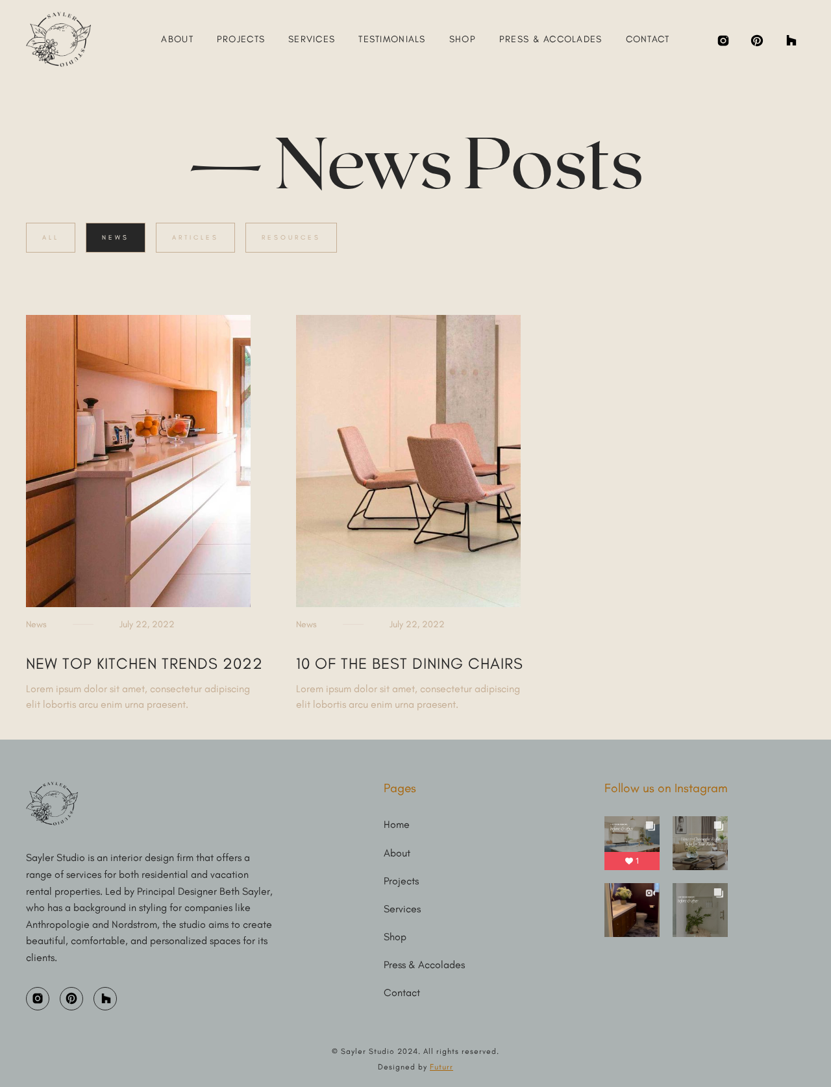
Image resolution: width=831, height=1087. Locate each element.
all (50, 237)
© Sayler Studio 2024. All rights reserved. (415, 1051)
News (115, 237)
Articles (195, 237)
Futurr (441, 1066)
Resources (291, 237)
